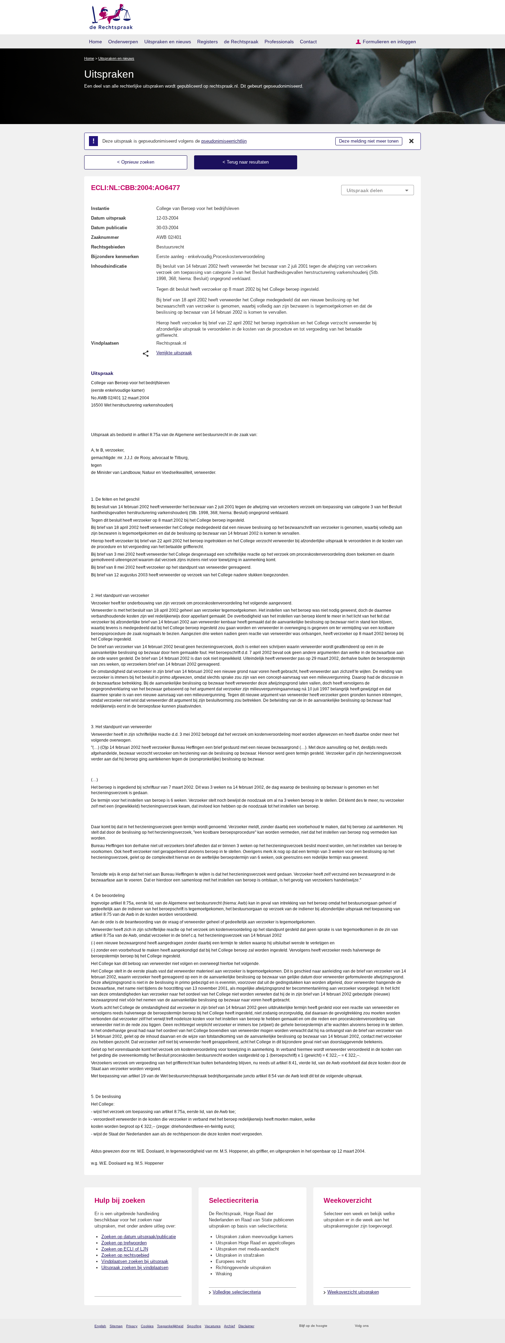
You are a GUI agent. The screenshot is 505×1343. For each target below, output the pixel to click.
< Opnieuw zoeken (135, 162)
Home (95, 41)
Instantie (100, 208)
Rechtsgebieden (108, 246)
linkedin (401, 1326)
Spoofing (194, 1326)
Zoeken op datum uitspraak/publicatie (138, 1236)
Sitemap (116, 1326)
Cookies (147, 1326)
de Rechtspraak (241, 41)
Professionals (279, 41)
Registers (207, 41)
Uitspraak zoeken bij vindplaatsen (134, 1267)
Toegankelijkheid (170, 1326)
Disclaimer (246, 1326)
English (100, 1326)
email (342, 1326)
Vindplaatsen (105, 343)
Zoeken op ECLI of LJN (124, 1249)
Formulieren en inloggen (389, 41)
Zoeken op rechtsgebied (125, 1255)
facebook (383, 1326)
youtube (410, 1326)
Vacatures (213, 1326)
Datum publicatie (109, 227)
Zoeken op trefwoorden (124, 1242)
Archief (229, 1326)
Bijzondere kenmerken (115, 256)
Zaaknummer (105, 237)
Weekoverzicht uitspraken (353, 1292)
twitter (374, 1326)
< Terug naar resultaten (246, 162)
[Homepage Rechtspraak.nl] (109, 15)
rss (333, 1326)
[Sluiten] (411, 141)
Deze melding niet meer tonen (369, 141)
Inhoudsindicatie (109, 266)
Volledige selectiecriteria (237, 1292)
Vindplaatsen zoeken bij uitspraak (134, 1261)
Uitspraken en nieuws (167, 41)
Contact (308, 41)
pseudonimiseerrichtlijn (224, 141)
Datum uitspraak (108, 218)
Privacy (131, 1326)
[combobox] (377, 190)
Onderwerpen (123, 41)
